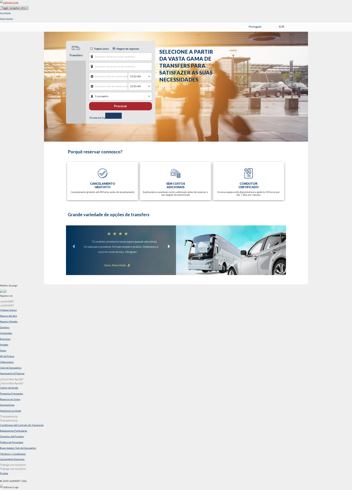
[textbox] (120, 57)
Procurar (120, 106)
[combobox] (120, 57)
